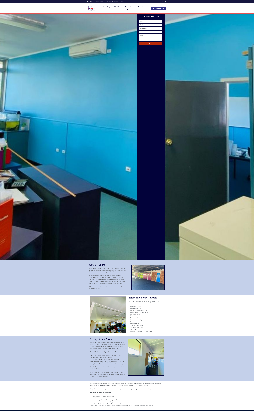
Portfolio (140, 7)
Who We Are (118, 7)
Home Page (107, 7)
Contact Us (124, 10)
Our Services (129, 7)
